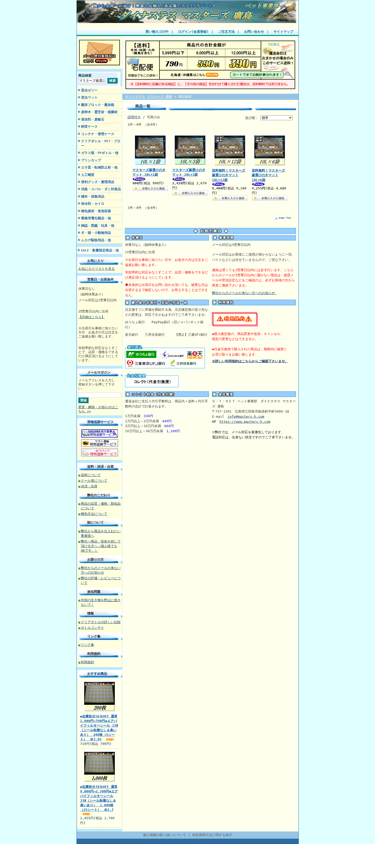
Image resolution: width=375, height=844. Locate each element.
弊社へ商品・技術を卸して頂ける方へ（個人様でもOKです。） (101, 545)
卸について (95, 522)
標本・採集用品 (92, 196)
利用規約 (94, 654)
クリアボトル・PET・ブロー (100, 143)
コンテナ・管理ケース (97, 134)
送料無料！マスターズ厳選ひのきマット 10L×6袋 (268, 175)
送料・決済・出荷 (100, 466)
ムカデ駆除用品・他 (96, 240)
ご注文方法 (226, 31)
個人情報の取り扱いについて (164, 835)
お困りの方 (95, 559)
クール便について (94, 481)
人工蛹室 (87, 175)
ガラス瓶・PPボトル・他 (99, 153)
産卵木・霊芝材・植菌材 (99, 112)
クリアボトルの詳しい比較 (101, 622)
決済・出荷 (89, 486)
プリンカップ (91, 160)
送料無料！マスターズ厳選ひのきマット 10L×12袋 (228, 175)
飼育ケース (89, 126)
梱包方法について (94, 514)
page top (285, 217)
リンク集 (94, 636)
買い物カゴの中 (157, 31)
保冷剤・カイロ (92, 204)
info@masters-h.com (246, 416)
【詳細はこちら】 (91, 317)
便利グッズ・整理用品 (97, 182)
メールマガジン (98, 372)
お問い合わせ (254, 31)
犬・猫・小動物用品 (96, 233)
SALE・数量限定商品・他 (100, 250)
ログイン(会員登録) (193, 31)
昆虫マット (89, 97)
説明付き (134, 117)
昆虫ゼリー (89, 90)
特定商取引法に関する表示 (212, 835)
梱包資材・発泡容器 (96, 211)
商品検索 (85, 75)
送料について (91, 475)
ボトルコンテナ (92, 628)
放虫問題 (94, 592)
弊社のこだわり (98, 495)
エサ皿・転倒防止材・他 (99, 167)
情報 (90, 613)
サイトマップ (283, 31)
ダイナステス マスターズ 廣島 (99, 24)
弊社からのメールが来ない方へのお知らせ (243, 293)
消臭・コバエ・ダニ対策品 (101, 189)
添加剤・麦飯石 (92, 119)
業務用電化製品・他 (96, 218)
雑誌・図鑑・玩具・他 (97, 225)
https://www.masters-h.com (244, 422)
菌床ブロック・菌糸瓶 (97, 105)
